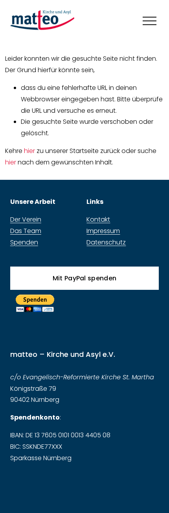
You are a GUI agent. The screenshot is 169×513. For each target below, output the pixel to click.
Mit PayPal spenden (85, 278)
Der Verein (25, 219)
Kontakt (98, 219)
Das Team (25, 230)
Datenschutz (106, 242)
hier (29, 150)
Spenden (24, 242)
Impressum (103, 230)
